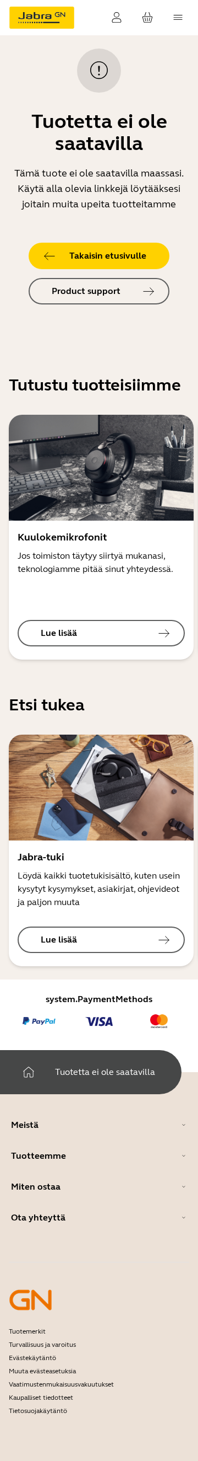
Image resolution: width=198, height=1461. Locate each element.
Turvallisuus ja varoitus (42, 1344)
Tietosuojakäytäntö (38, 1411)
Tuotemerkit (27, 1331)
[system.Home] (28, 1072)
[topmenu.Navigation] (178, 17)
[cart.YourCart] (147, 17)
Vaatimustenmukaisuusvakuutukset (61, 1384)
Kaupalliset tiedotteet (41, 1397)
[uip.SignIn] (116, 17)
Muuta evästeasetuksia (42, 1371)
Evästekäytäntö (32, 1358)
